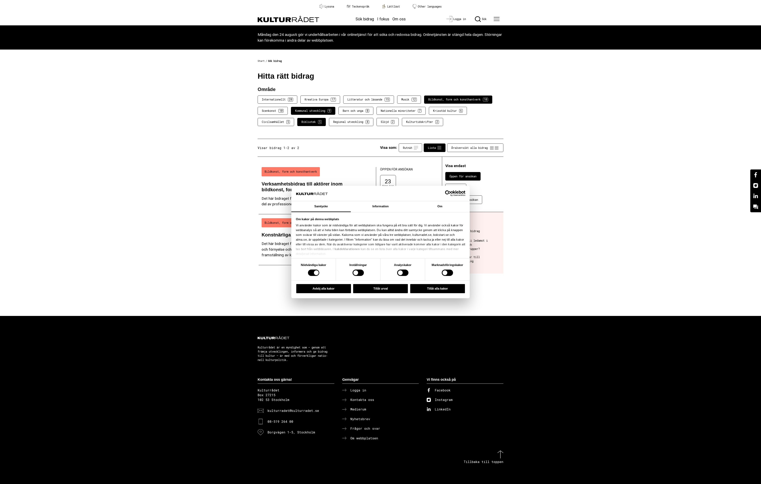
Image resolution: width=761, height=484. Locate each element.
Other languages (430, 6)
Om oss (399, 19)
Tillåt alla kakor (437, 288)
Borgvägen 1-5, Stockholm (291, 432)
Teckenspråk (360, 6)
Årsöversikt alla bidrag (469, 148)
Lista (432, 148)
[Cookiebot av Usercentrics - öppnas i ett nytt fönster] (448, 193)
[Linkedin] (755, 196)
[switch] (358, 273)
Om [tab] (439, 206)
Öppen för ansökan (462, 176)
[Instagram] (755, 185)
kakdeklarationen (347, 249)
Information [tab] (380, 206)
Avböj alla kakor (324, 288)
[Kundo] (755, 207)
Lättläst (393, 6)
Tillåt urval (380, 288)
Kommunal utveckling (312, 111)
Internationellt (277, 99)
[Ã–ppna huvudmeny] (497, 19)
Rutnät (407, 148)
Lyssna (329, 6)
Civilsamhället (275, 122)
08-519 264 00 (280, 421)
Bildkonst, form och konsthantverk (457, 99)
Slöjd (387, 122)
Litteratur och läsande (368, 99)
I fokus (383, 19)
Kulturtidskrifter (422, 122)
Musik (408, 99)
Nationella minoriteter (401, 111)
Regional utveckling (350, 122)
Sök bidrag (365, 19)
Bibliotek (311, 122)
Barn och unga (355, 111)
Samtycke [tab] (321, 206)
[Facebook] (755, 174)
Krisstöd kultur (447, 111)
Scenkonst (272, 111)
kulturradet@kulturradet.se (293, 410)
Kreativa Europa (320, 99)
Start (261, 60)
